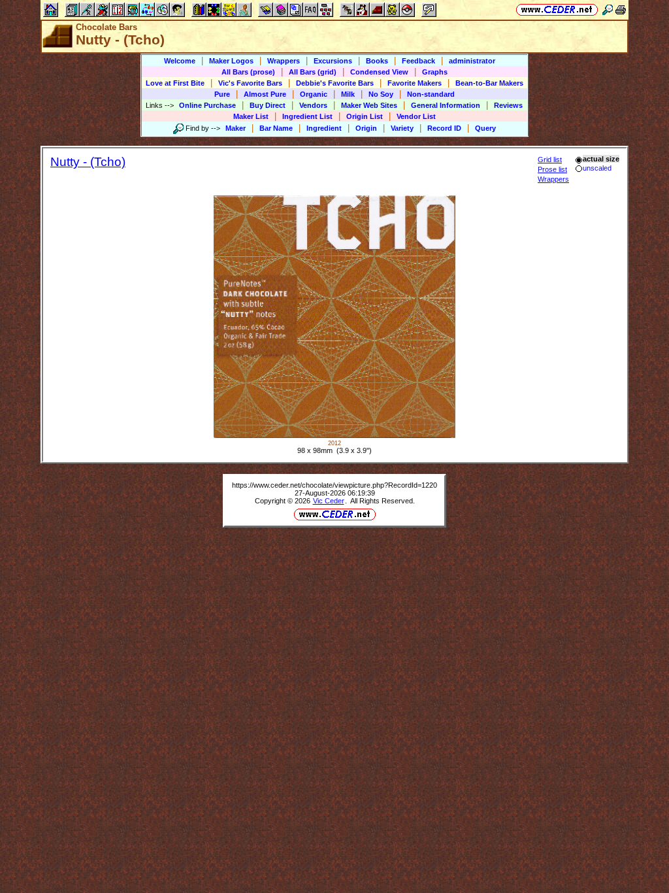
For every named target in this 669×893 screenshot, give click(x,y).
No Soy (380, 94)
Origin (366, 128)
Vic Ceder (328, 501)
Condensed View (379, 72)
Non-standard (431, 94)
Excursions (333, 61)
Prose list (552, 169)
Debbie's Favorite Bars (335, 83)
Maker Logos (231, 61)
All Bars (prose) (248, 72)
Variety (402, 128)
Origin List (364, 116)
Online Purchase (207, 105)
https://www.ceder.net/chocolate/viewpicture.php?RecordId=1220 (334, 485)
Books (377, 61)
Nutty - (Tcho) (87, 162)
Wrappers (283, 61)
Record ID (444, 128)
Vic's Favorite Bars (250, 83)
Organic (313, 94)
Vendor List (416, 116)
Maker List (251, 116)
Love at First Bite (175, 83)
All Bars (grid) (312, 72)
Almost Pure (265, 94)
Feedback (418, 61)
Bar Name (276, 128)
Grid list (550, 159)
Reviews (508, 105)
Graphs (435, 72)
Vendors (313, 105)
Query (485, 128)
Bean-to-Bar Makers (489, 83)
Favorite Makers (414, 83)
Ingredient (324, 128)
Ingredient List (307, 116)
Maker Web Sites (369, 105)
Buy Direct (268, 105)
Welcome (179, 61)
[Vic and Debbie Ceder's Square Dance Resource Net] (557, 9)
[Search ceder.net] (607, 9)
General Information (445, 105)
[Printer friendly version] (620, 9)
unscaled (597, 168)
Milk (348, 94)
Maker (235, 128)
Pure (222, 94)
